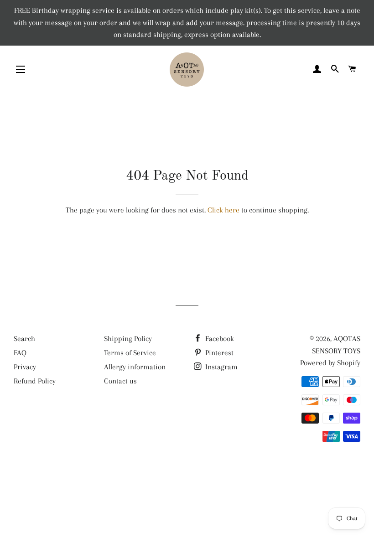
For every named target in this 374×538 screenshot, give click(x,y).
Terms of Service (130, 352)
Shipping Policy (128, 338)
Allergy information (135, 366)
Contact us (120, 381)
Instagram (220, 366)
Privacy (25, 366)
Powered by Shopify (330, 362)
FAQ (20, 352)
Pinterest (218, 352)
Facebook (218, 338)
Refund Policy (35, 381)
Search (24, 338)
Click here (223, 210)
